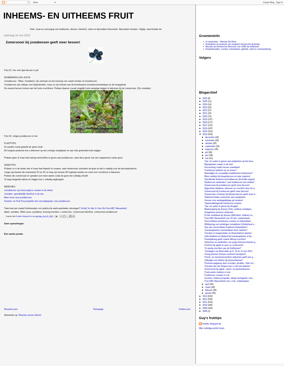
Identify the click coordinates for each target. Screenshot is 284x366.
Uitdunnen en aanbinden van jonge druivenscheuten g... (230, 242)
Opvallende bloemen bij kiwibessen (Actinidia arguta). (229, 179)
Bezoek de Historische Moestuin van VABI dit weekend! (232, 46)
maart (208, 287)
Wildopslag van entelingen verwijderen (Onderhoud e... (230, 224)
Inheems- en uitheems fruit (68, 15)
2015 (205, 131)
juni (207, 155)
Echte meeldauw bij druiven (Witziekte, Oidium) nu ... (229, 215)
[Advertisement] (214, 18)
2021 (205, 113)
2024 (205, 104)
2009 (205, 308)
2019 (205, 119)
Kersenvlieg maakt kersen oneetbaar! (222, 167)
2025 (205, 101)
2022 (205, 110)
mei (207, 158)
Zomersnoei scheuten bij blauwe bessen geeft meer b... (230, 194)
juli (206, 152)
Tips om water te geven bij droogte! (221, 206)
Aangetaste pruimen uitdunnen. (219, 212)
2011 (205, 302)
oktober (209, 143)
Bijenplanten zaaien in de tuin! (218, 164)
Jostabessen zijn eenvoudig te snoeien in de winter (28, 190)
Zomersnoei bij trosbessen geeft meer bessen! (226, 191)
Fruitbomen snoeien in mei (217, 275)
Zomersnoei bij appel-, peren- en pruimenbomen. (227, 269)
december (210, 137)
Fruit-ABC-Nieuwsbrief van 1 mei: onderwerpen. (226, 281)
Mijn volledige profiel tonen (211, 328)
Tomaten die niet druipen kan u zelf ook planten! (227, 266)
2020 (205, 116)
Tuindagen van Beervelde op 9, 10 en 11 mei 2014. (228, 251)
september (210, 146)
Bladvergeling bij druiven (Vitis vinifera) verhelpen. (228, 209)
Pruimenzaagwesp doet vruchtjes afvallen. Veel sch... (230, 263)
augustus (209, 149)
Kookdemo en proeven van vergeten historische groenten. (233, 44)
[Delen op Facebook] (70, 216)
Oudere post (184, 309)
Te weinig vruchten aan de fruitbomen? (222, 248)
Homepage (98, 309)
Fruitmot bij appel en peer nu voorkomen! (223, 245)
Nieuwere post (11, 309)
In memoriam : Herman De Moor (221, 41)
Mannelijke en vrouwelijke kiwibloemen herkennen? (228, 173)
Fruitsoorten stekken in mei (217, 272)
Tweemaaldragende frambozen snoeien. (223, 203)
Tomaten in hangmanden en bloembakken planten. (228, 233)
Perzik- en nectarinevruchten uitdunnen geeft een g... (229, 257)
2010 (205, 305)
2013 (205, 296)
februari (209, 290)
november (210, 140)
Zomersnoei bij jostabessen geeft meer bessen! (227, 185)
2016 (205, 128)
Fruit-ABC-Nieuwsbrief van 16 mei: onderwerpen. (227, 218)
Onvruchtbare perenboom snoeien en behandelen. (228, 221)
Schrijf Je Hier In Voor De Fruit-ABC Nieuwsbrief (104, 208)
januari (208, 293)
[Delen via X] (67, 216)
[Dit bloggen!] (64, 216)
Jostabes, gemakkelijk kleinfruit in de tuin (24, 194)
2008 (205, 311)
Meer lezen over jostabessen (18, 197)
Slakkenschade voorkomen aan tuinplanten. (225, 197)
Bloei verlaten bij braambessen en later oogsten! (227, 176)
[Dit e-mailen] (61, 216)
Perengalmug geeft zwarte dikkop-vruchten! (225, 239)
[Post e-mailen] (56, 216)
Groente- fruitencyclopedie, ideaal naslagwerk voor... (229, 278)
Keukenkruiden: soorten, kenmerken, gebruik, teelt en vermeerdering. (238, 49)
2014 (205, 134)
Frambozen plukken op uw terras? (220, 170)
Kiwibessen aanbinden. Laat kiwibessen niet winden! (229, 182)
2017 (205, 125)
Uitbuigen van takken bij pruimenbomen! (223, 260)
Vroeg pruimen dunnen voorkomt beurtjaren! (225, 254)
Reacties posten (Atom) (30, 315)
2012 (205, 299)
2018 (205, 122)
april (207, 284)
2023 (205, 107)
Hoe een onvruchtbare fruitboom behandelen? (226, 227)
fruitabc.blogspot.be (211, 323)
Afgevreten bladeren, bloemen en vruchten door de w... (230, 188)
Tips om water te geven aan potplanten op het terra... (229, 161)
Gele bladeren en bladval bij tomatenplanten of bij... (228, 236)
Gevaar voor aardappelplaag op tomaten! (223, 200)
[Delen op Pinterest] (73, 216)
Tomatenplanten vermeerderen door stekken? (225, 230)
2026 (205, 98)
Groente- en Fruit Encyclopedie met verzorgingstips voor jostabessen (37, 201)
